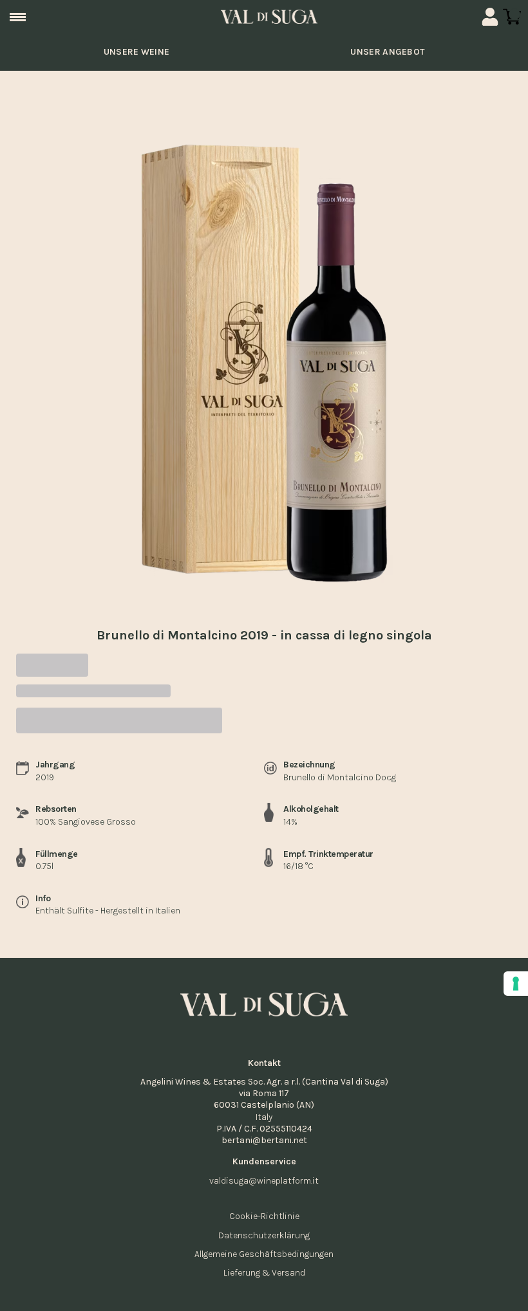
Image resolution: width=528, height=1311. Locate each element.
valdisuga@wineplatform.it (264, 1180)
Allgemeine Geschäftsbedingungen (264, 1254)
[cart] (512, 17)
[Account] (490, 17)
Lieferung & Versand (264, 1272)
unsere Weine (137, 51)
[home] (269, 16)
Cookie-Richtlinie (264, 1216)
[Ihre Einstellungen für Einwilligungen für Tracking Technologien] (516, 983)
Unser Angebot (387, 51)
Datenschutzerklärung (264, 1235)
